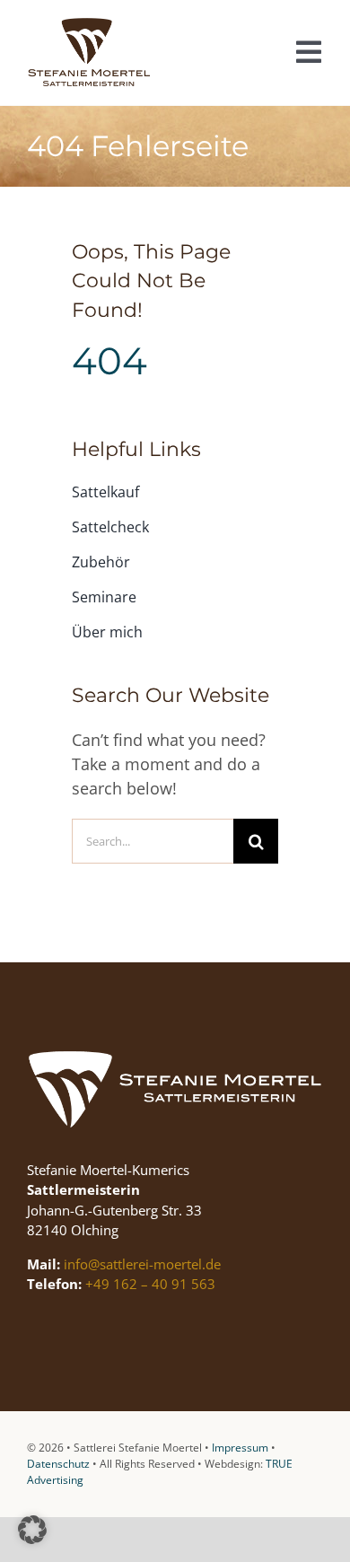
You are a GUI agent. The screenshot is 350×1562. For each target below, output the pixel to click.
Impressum (240, 1447)
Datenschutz (58, 1463)
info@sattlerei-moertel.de (142, 1264)
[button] (32, 1529)
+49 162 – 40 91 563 (150, 1284)
